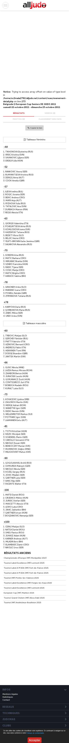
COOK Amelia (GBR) (15, 180)
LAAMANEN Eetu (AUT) (16, 420)
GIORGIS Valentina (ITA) (16, 223)
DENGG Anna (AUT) (14, 177)
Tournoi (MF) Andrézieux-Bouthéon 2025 (22, 602)
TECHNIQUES (11, 713)
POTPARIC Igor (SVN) (15, 417)
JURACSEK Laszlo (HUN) (16, 376)
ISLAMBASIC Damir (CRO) (17, 544)
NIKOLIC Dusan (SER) (15, 443)
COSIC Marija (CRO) (14, 270)
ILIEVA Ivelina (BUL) (14, 191)
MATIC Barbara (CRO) (15, 258)
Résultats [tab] (19, 113)
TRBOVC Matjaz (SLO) (16, 335)
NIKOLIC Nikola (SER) (15, 469)
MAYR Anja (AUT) (13, 200)
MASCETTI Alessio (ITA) (16, 504)
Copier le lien (36, 128)
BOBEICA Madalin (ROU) (16, 385)
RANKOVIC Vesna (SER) (16, 171)
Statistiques (7, 697)
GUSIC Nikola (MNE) (14, 367)
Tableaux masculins (35, 323)
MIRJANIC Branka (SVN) (16, 261)
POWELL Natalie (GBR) (16, 293)
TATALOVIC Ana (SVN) (15, 206)
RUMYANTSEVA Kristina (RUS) (19, 174)
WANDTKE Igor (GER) (15, 408)
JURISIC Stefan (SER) (15, 501)
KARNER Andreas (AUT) (16, 538)
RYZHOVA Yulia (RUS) (15, 203)
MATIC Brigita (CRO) (15, 273)
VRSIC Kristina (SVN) (14, 155)
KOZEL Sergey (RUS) (15, 472)
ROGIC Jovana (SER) (15, 194)
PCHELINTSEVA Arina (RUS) (18, 226)
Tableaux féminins (35, 139)
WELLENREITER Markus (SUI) (18, 414)
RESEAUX (8, 707)
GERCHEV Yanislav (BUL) (16, 338)
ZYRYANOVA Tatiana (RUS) (18, 296)
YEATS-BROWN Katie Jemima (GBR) (22, 241)
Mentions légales (10, 694)
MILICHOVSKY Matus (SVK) (18, 452)
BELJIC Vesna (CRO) (15, 238)
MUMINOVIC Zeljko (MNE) (17, 449)
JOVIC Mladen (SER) (15, 475)
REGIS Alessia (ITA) (14, 212)
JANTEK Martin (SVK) (15, 356)
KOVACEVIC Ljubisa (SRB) (17, 399)
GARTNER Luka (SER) (15, 478)
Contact (6, 700)
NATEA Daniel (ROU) (15, 529)
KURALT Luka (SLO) (14, 388)
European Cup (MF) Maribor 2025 (19, 593)
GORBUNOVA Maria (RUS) (17, 310)
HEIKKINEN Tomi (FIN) (15, 350)
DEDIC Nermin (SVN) (15, 411)
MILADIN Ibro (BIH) (14, 541)
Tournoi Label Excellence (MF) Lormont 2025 (24, 563)
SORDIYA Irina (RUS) (14, 255)
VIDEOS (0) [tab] (50, 113)
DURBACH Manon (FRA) (16, 209)
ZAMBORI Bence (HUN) (16, 373)
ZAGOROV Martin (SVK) (16, 402)
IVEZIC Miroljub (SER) (15, 434)
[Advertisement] (31, 49)
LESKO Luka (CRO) (14, 507)
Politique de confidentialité (35, 733)
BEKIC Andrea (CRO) (15, 197)
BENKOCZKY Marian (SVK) (17, 446)
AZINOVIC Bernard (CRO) (17, 344)
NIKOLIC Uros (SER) (14, 547)
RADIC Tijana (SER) (14, 267)
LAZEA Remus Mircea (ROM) (18, 370)
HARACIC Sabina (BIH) (15, 276)
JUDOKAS (8, 719)
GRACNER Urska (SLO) (15, 287)
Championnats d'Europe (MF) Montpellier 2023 (25, 558)
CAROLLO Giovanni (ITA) (17, 440)
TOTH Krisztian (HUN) (16, 431)
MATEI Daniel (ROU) (14, 495)
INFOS (6, 689)
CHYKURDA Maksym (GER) (17, 466)
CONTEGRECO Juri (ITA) (17, 382)
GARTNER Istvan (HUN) (16, 513)
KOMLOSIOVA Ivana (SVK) (17, 229)
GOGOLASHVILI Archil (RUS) (18, 463)
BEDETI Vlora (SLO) (14, 235)
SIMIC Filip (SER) (12, 481)
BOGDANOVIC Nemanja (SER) (19, 515)
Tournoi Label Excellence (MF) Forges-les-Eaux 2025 (28, 583)
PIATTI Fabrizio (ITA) (15, 341)
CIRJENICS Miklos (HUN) (16, 498)
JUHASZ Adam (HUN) (15, 535)
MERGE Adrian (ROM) (15, 405)
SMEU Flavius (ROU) (14, 532)
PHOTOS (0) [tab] (19, 119)
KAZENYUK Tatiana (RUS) (17, 232)
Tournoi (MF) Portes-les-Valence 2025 (21, 578)
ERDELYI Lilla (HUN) (14, 160)
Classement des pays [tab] (50, 119)
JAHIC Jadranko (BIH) (15, 510)
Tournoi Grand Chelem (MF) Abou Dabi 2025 (24, 598)
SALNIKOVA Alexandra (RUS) (18, 244)
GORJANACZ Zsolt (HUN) (17, 379)
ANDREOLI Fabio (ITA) (15, 347)
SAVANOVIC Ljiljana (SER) (17, 157)
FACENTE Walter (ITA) (15, 484)
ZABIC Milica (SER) (14, 313)
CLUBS (6, 725)
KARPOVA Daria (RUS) (15, 307)
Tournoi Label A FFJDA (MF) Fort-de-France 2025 (26, 568)
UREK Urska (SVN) (14, 316)
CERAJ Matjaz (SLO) (15, 526)
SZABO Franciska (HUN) (16, 264)
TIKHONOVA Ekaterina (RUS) (19, 151)
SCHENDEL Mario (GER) (16, 437)
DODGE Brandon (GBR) (16, 353)
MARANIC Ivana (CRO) (15, 290)
